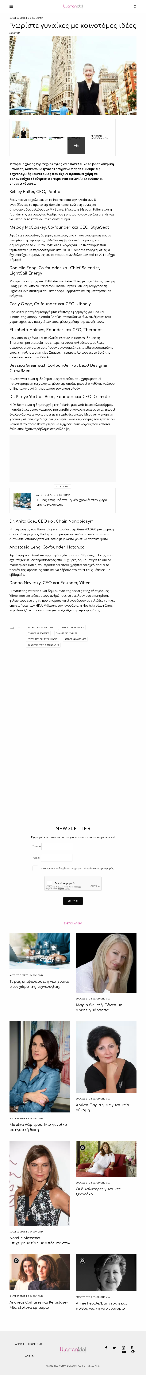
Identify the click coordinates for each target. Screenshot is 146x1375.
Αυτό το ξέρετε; (46, 494)
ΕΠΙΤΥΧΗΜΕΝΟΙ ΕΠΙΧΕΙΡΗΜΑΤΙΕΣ (43, 639)
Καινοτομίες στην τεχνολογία (43, 645)
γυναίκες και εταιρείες (38, 633)
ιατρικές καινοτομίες (75, 639)
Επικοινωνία (34, 1344)
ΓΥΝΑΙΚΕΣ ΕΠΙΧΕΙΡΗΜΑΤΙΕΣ (72, 627)
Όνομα (37, 846)
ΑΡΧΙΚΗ (19, 1344)
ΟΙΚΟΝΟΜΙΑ (36, 18)
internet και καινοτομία (40, 627)
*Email (36, 857)
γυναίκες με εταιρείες (66, 633)
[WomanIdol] (73, 7)
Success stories (19, 18)
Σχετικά (30, 1355)
